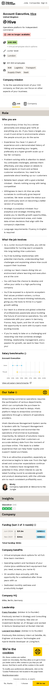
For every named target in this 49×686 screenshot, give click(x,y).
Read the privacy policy (10, 675)
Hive (33, 14)
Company (32, 103)
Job (18, 103)
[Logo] (8, 3)
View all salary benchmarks (15, 383)
